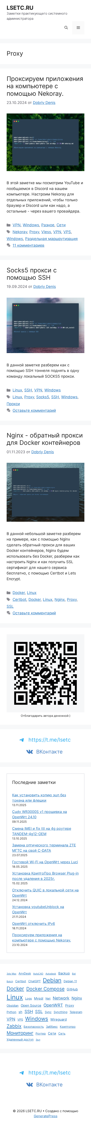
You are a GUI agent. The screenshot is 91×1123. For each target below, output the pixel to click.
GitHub (72, 989)
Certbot (19, 599)
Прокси (13, 404)
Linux (17, 390)
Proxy (34, 232)
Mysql (38, 998)
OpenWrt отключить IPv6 (33, 923)
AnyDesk (25, 973)
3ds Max (11, 973)
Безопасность (34, 1026)
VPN (17, 225)
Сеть (61, 1033)
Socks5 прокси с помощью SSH (32, 273)
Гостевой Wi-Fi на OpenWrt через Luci (45, 862)
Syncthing (60, 1012)
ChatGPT (34, 981)
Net (48, 998)
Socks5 (42, 397)
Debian (52, 980)
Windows (31, 225)
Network (61, 998)
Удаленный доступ (20, 1039)
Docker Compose (45, 989)
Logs (28, 998)
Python (11, 1012)
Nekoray (20, 232)
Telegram (76, 1012)
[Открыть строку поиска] (66, 27)
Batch (10, 981)
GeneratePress (45, 1116)
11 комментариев (28, 245)
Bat (74, 973)
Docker (19, 592)
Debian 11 (70, 981)
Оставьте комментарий (34, 410)
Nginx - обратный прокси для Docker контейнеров (45, 439)
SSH (28, 390)
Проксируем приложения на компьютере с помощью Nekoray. (45, 86)
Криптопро (68, 1026)
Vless (46, 232)
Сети (61, 225)
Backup (64, 973)
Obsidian (13, 1005)
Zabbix (14, 1026)
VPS (67, 232)
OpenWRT (53, 1005)
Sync (48, 1012)
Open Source (31, 1006)
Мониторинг (20, 1033)
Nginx (60, 599)
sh (20, 1012)
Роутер (41, 1033)
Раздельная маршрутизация (51, 238)
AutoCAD (38, 973)
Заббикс (52, 1026)
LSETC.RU (20, 7)
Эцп (38, 1039)
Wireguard (58, 1019)
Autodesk (51, 973)
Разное (47, 225)
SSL (10, 606)
